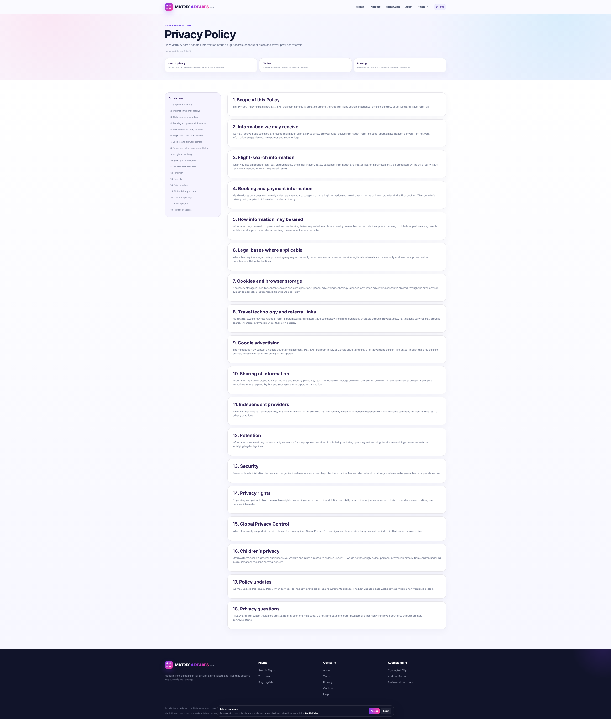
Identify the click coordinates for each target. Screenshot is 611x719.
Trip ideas (264, 676)
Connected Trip (397, 670)
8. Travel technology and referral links (189, 148)
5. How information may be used (186, 129)
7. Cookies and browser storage (186, 142)
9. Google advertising (181, 154)
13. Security (176, 179)
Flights (360, 6)
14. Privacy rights (179, 185)
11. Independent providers (183, 166)
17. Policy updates (179, 203)
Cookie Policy (292, 291)
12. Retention (176, 173)
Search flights (267, 670)
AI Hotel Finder (397, 676)
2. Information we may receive (185, 110)
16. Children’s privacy (181, 197)
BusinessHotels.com (400, 682)
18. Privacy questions (181, 209)
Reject (386, 711)
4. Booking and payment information (188, 123)
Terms (327, 676)
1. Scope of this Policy (181, 104)
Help (326, 694)
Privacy (327, 682)
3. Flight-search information (184, 117)
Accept (374, 711)
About (408, 6)
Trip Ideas (375, 6)
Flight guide (265, 682)
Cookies (328, 688)
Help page (309, 615)
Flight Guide (393, 6)
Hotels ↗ (423, 6)
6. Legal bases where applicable (186, 135)
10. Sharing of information (183, 160)
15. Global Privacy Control (183, 191)
